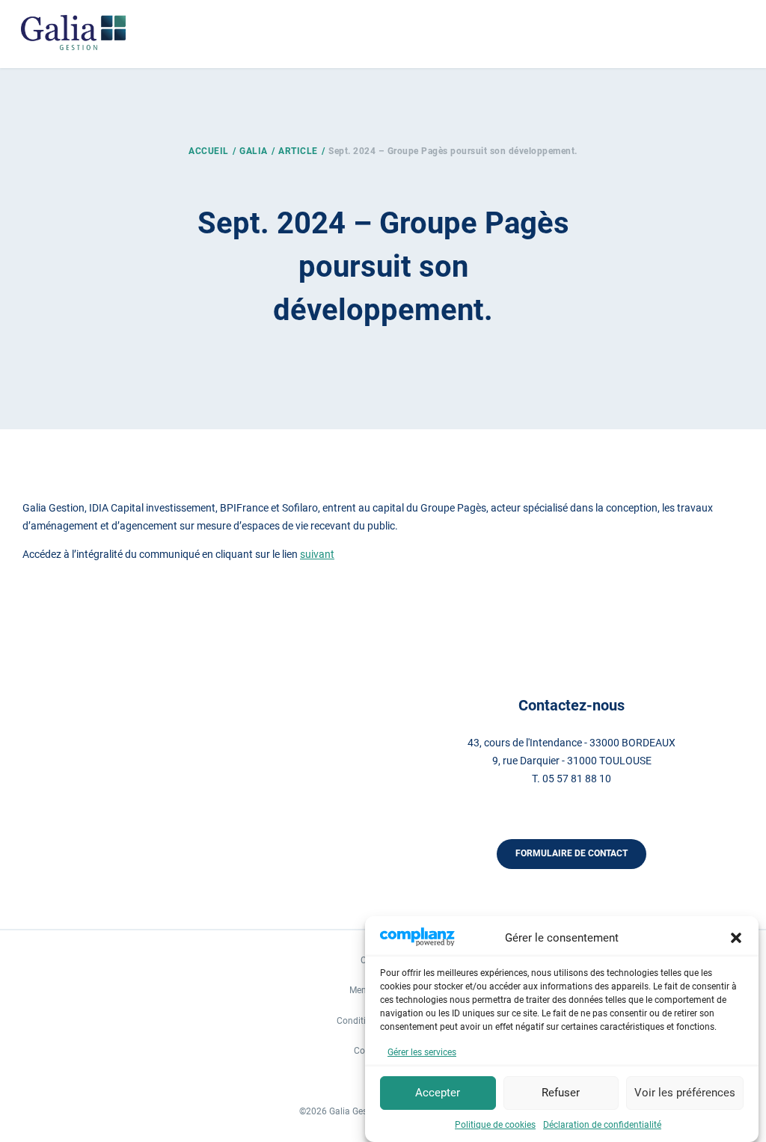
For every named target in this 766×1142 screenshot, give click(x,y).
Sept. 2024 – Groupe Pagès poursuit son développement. (452, 151)
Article (298, 151)
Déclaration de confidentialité (602, 1125)
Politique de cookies (495, 1125)
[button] (736, 937)
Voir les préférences (684, 1092)
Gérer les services (421, 1052)
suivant (317, 554)
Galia (253, 151)
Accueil (209, 151)
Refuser (561, 1092)
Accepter (437, 1092)
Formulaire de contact (571, 853)
